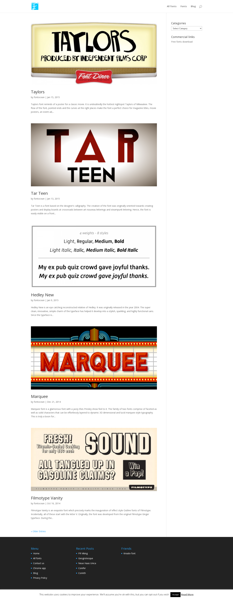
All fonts (171, 6)
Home (36, 553)
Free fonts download (182, 41)
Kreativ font (129, 553)
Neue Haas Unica (87, 563)
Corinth (82, 573)
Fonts (184, 6)
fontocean (39, 97)
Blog (193, 6)
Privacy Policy (40, 577)
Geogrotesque (85, 558)
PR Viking (83, 553)
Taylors (38, 92)
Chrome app (39, 568)
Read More (187, 594)
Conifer (82, 568)
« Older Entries (38, 531)
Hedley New (42, 295)
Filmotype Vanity (47, 498)
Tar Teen (39, 193)
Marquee (39, 396)
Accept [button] (175, 594)
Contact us (38, 563)
